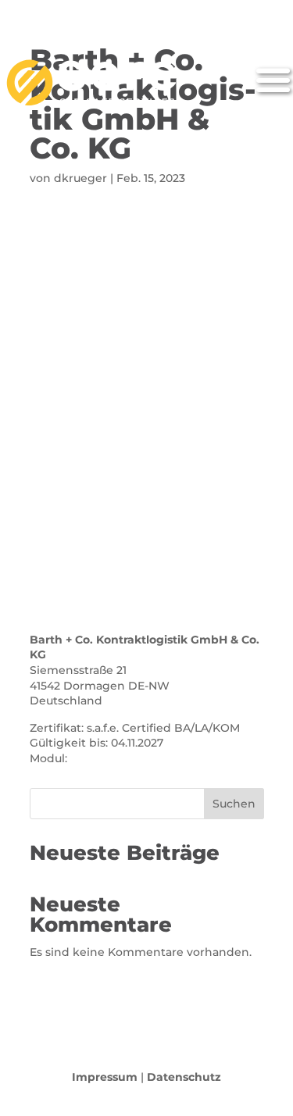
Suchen (234, 804)
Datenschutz (184, 1077)
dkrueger (80, 178)
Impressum (105, 1077)
